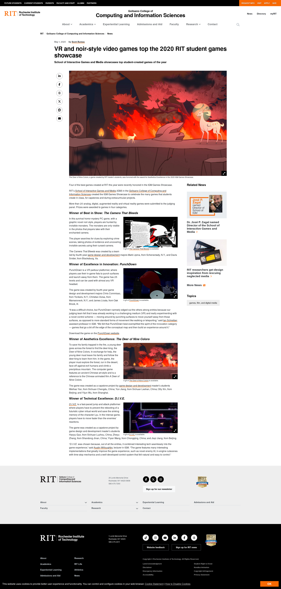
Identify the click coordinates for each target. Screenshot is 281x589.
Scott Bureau (78, 41)
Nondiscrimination (201, 567)
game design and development (104, 255)
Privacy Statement (201, 574)
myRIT (273, 13)
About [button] (66, 24)
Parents (50, 3)
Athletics (78, 569)
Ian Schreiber (170, 320)
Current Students (33, 3)
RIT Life (78, 564)
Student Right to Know (203, 563)
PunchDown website (108, 333)
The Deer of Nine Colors (139, 380)
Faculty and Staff (65, 3)
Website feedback (156, 547)
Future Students (13, 3)
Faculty (174, 24)
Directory (261, 13)
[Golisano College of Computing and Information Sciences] (60, 479)
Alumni (80, 3)
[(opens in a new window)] (146, 479)
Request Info (248, 3)
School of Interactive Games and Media (95, 190)
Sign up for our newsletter (159, 489)
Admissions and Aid (149, 24)
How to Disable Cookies (177, 583)
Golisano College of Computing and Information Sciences (75, 33)
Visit (259, 3)
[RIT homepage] (22, 13)
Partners (91, 3)
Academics (45, 564)
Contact (212, 24)
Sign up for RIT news (186, 547)
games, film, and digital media (203, 302)
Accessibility (148, 574)
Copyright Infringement (203, 571)
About (43, 558)
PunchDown (134, 300)
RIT (42, 33)
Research (79, 558)
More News (194, 285)
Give (274, 3)
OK (269, 584)
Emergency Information (152, 571)
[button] (238, 24)
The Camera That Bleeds (139, 248)
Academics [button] (86, 24)
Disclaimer (147, 567)
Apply (267, 3)
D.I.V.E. (132, 434)
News (249, 13)
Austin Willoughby (103, 447)
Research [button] (192, 24)
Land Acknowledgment (152, 563)
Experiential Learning (116, 24)
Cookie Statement (154, 583)
